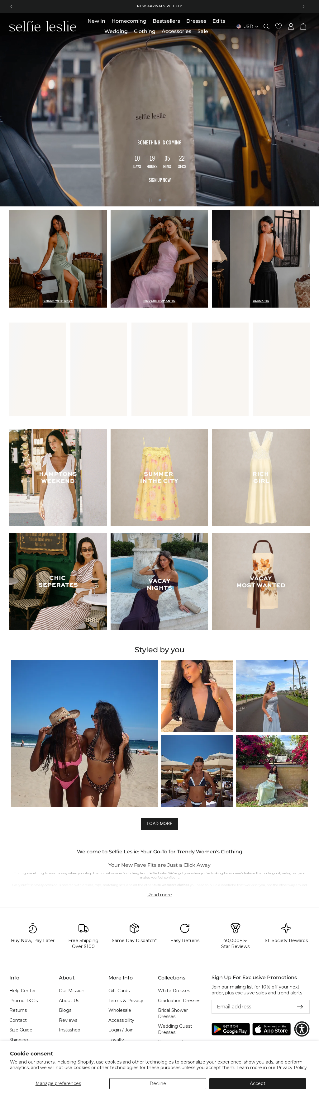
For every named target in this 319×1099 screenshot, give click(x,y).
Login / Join (121, 1030)
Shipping (18, 1040)
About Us (69, 1000)
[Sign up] (300, 1007)
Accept (257, 1083)
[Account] (291, 26)
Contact (18, 1020)
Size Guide (20, 1030)
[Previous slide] (11, 6)
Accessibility (121, 1020)
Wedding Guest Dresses (175, 1029)
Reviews (68, 1020)
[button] (84, 733)
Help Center (22, 990)
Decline (158, 1083)
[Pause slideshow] (150, 200)
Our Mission (71, 990)
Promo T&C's (23, 1000)
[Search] (266, 26)
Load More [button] (159, 823)
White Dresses (174, 990)
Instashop (69, 1030)
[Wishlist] (278, 26)
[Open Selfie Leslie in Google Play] (231, 1028)
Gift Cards (119, 990)
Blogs (65, 1010)
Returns (18, 1010)
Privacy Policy (292, 1067)
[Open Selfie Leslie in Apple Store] (271, 1028)
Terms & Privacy (125, 1000)
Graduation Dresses (179, 1000)
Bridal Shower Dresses (173, 1013)
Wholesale (119, 1010)
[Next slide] (303, 6)
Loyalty (116, 1040)
